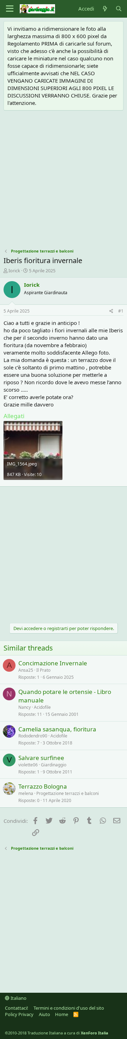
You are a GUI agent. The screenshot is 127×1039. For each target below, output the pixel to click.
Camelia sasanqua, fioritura (57, 729)
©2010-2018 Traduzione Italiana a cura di (56, 1032)
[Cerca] (119, 8)
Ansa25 (25, 670)
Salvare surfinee (41, 758)
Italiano (18, 998)
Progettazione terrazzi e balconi (67, 793)
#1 (120, 311)
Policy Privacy (19, 1014)
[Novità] (104, 8)
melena (25, 793)
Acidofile (42, 707)
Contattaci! (16, 1008)
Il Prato (43, 670)
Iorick (14, 270)
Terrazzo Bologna (42, 786)
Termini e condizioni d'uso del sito (69, 1008)
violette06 (28, 765)
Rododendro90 (32, 736)
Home (61, 1014)
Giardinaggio (53, 765)
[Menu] (9, 9)
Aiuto (44, 1014)
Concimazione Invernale (52, 663)
